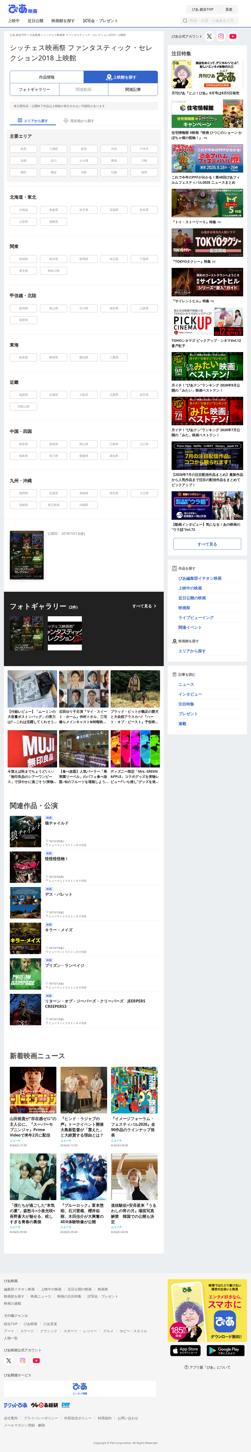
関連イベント (190, 627)
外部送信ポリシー (78, 1418)
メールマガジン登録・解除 (24, 1425)
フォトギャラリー (34, 89)
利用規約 (105, 1418)
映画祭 (184, 607)
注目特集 (186, 704)
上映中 (14, 20)
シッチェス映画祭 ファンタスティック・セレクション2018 (79, 35)
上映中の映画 (190, 588)
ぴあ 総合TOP (202, 9)
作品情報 (47, 77)
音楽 (229, 9)
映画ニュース (41, 1296)
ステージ (27, 1331)
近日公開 (35, 20)
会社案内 (11, 1418)
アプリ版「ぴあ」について (210, 1367)
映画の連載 (12, 1303)
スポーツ (70, 1331)
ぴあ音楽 (50, 1323)
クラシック (48, 1331)
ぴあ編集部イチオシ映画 (200, 578)
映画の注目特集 (69, 1296)
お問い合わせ (128, 1418)
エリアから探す (192, 651)
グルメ (108, 1331)
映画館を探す (63, 20)
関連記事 (133, 89)
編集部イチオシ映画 (19, 1289)
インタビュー (190, 694)
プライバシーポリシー (41, 1418)
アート (9, 1331)
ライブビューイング (196, 617)
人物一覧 (11, 1338)
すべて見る (142, 606)
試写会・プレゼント (100, 20)
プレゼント (188, 713)
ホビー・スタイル (133, 1331)
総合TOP (10, 1323)
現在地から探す (82, 120)
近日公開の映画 (192, 598)
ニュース (186, 684)
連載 (182, 723)
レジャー (90, 1331)
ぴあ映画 (35, 35)
